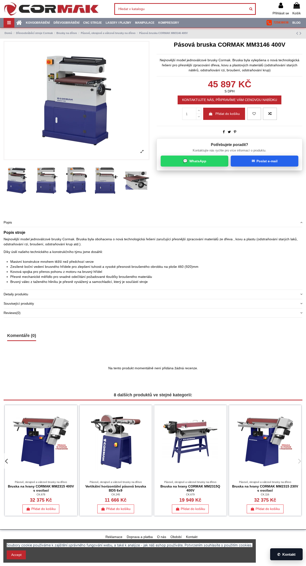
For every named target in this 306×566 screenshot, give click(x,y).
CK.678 (41, 494)
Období (176, 537)
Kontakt (191, 537)
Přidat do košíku (227, 114)
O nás (161, 537)
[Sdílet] (224, 132)
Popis (8, 222)
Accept (16, 555)
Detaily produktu (16, 294)
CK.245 (115, 494)
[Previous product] (298, 33)
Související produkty (19, 303)
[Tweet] (229, 132)
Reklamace (113, 537)
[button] (277, 23)
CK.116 (265, 494)
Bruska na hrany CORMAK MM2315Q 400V (190, 488)
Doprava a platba (140, 537)
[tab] (153, 222)
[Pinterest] (235, 132)
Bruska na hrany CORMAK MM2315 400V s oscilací (41, 488)
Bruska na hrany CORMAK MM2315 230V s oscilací (265, 488)
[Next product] (300, 33)
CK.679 (190, 494)
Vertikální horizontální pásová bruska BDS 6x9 (115, 488)
